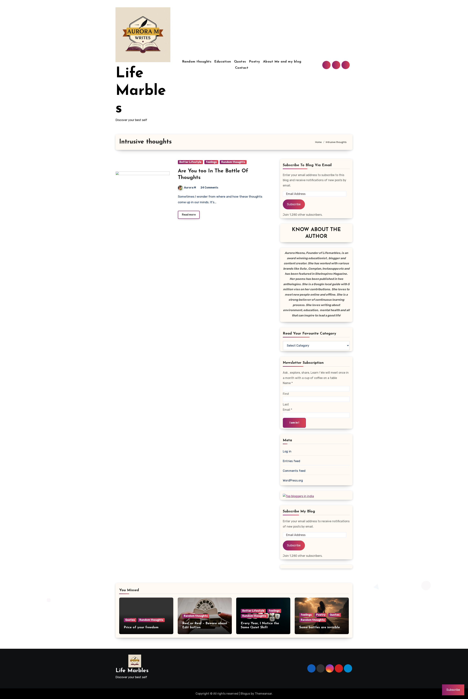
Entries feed (291, 461)
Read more (189, 214)
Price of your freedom (141, 627)
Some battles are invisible (319, 627)
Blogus (245, 693)
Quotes (240, 61)
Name (288, 383)
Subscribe (294, 204)
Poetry (254, 61)
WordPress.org (293, 480)
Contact (241, 68)
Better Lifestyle (190, 162)
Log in (287, 451)
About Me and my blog (282, 61)
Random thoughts (197, 61)
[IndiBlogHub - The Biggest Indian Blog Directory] (298, 496)
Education (222, 61)
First (286, 394)
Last (286, 404)
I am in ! (294, 422)
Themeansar (263, 693)
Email (287, 409)
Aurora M (190, 187)
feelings (211, 162)
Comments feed (294, 471)
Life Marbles (141, 91)
